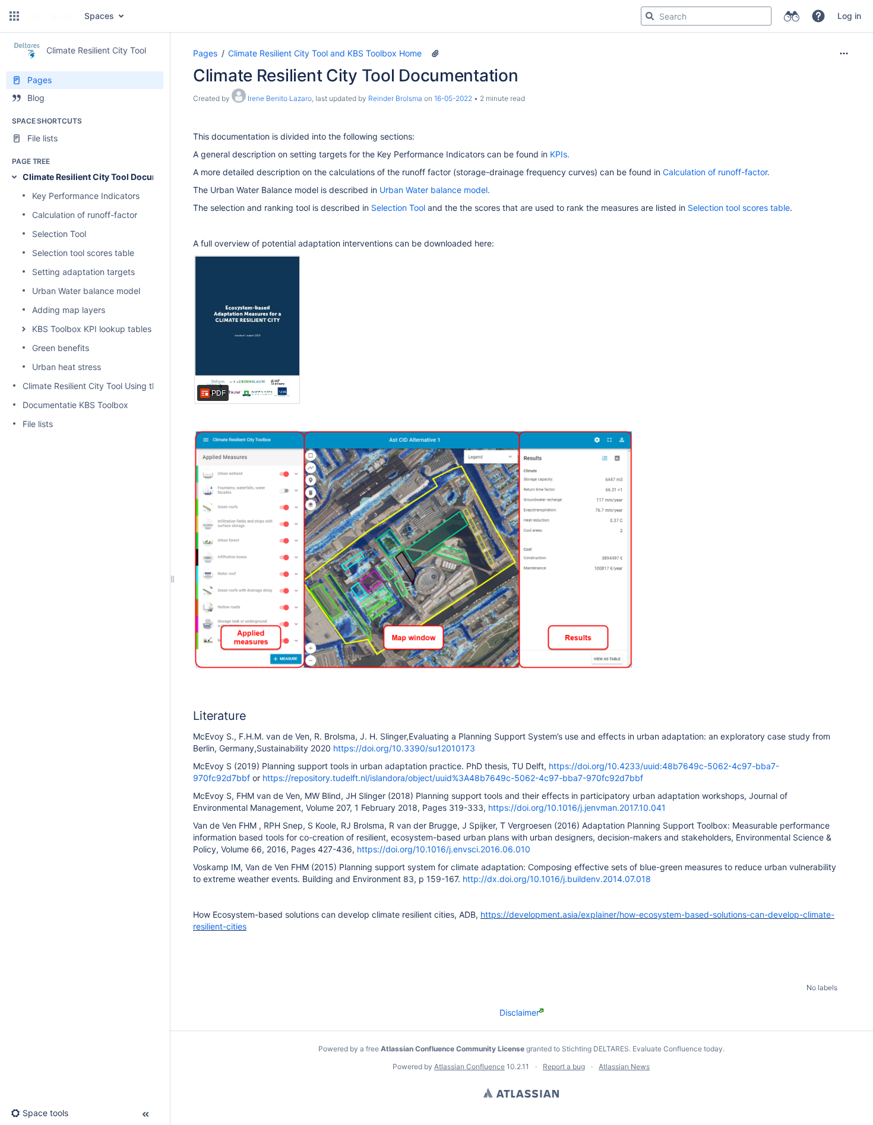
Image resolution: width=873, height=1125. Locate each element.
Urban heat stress (66, 367)
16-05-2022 (453, 98)
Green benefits (60, 348)
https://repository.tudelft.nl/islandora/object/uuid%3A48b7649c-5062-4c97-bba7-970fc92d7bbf (452, 778)
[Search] (649, 16)
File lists (38, 424)
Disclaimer (519, 1012)
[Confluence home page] (50, 16)
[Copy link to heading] (249, 716)
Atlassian (521, 1093)
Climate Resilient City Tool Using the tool (100, 386)
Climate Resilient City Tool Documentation (108, 177)
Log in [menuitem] (849, 16)
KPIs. (559, 154)
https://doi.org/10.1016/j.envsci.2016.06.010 (443, 849)
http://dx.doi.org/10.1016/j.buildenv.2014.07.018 (557, 879)
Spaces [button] (99, 16)
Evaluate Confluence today (677, 1048)
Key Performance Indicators (86, 196)
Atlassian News (624, 1066)
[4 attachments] (435, 53)
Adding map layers (68, 310)
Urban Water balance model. (434, 190)
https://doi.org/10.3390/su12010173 (404, 748)
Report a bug (564, 1066)
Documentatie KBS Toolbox (75, 405)
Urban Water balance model (86, 291)
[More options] (844, 53)
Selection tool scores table (83, 253)
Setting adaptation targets (83, 272)
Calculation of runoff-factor (84, 215)
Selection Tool (59, 234)
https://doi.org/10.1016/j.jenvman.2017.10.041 (577, 807)
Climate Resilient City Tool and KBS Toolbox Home (325, 53)
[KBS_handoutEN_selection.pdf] (247, 329)
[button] (14, 16)
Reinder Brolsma (395, 98)
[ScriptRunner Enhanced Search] (791, 16)
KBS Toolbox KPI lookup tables (91, 329)
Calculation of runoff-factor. (716, 172)
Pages (205, 53)
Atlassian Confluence (469, 1066)
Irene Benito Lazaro (280, 98)
